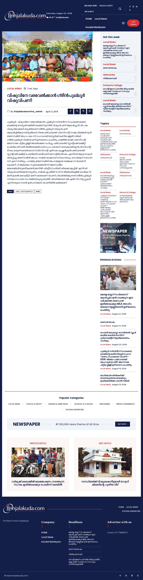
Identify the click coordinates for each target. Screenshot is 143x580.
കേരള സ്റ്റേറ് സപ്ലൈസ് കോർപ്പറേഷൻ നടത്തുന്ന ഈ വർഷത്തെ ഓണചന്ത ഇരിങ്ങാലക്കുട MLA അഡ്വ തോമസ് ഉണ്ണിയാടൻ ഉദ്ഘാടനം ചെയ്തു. (117, 51)
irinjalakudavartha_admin (28, 111)
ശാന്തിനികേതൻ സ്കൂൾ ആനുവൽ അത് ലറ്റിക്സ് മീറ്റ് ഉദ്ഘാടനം (126, 198)
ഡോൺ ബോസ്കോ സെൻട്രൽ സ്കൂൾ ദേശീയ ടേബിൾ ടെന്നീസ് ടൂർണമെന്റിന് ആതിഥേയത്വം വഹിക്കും (117, 107)
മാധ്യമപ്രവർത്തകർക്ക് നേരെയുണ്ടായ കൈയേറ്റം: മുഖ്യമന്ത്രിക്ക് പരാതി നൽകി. (115, 378)
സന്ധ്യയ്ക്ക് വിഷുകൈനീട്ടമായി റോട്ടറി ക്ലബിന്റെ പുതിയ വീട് (105, 483)
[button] (119, 8)
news (38, 191)
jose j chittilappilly (24, 191)
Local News (14, 89)
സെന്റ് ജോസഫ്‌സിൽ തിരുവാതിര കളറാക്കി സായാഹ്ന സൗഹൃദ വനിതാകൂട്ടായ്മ (118, 91)
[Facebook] (130, 7)
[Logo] (16, 16)
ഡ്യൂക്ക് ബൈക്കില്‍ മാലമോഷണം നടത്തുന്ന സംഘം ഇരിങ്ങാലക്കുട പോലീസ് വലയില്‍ (38, 483)
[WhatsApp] (130, 10)
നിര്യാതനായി (110, 78)
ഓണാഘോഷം (110, 67)
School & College (112, 85)
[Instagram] (133, 7)
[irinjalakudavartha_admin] (9, 111)
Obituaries (109, 75)
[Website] (136, 7)
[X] (77, 111)
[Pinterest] (83, 111)
